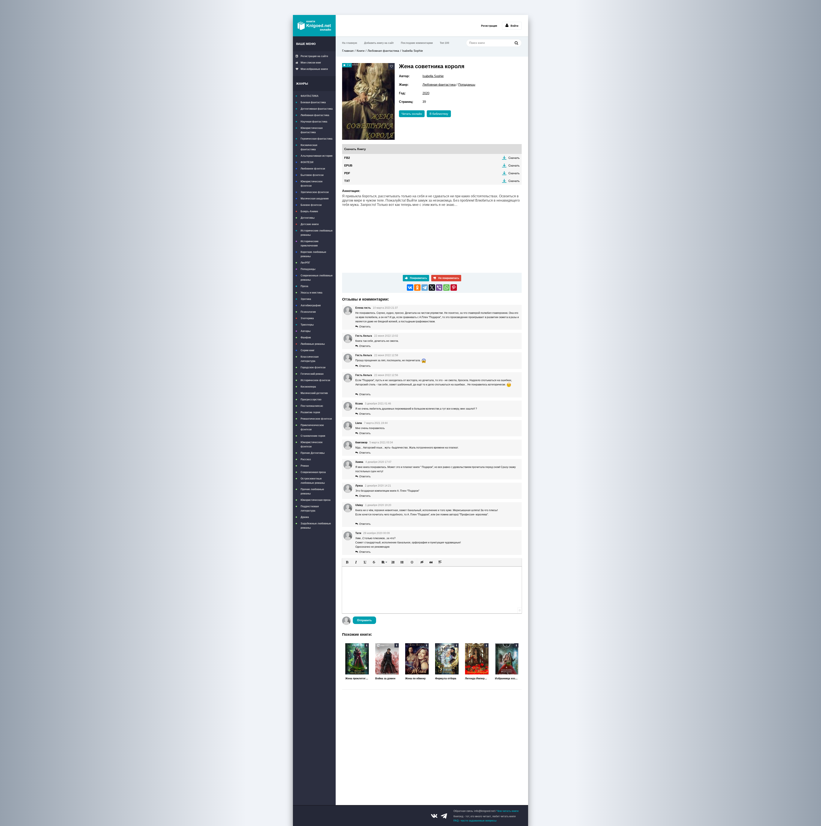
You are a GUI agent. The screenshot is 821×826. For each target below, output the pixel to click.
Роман (305, 465)
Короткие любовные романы (313, 254)
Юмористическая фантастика (312, 130)
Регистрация (489, 25)
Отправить (364, 620)
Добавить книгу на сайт (379, 42)
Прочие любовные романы (312, 491)
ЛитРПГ (305, 262)
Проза (304, 286)
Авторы (305, 331)
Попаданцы (308, 269)
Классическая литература (310, 359)
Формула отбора (445, 678)
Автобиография (311, 305)
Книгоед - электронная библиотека (314, 25)
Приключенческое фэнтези (312, 427)
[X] (432, 287)
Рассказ (306, 459)
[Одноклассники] (417, 287)
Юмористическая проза (316, 500)
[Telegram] (424, 287)
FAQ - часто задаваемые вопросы (474, 820)
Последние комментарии (417, 42)
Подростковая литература (310, 508)
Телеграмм (444, 816)
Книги (361, 50)
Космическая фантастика (309, 147)
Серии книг (308, 350)
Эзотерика (307, 318)
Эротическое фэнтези (315, 192)
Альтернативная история (316, 155)
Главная (348, 50)
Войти (514, 25)
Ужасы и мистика (311, 292)
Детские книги (310, 224)
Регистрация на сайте (314, 56)
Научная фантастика (314, 121)
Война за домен (385, 678)
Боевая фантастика (313, 102)
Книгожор (361, 442)
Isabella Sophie (412, 50)
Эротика (306, 299)
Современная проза (313, 472)
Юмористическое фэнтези (312, 183)
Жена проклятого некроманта (357, 678)
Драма (305, 517)
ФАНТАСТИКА (310, 95)
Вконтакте (434, 816)
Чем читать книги (507, 811)
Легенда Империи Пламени (477, 678)
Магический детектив (314, 393)
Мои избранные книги (314, 69)
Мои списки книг (311, 62)
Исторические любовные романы (317, 232)
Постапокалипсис (312, 405)
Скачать (514, 157)
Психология (308, 311)
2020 (425, 93)
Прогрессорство (311, 399)
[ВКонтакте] (410, 287)
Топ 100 (444, 42)
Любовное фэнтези (313, 168)
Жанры (302, 83)
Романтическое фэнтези (316, 418)
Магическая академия (315, 198)
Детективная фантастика (317, 108)
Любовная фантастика (315, 115)
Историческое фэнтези (315, 380)
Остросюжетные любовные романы (313, 480)
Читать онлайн (412, 113)
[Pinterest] (453, 287)
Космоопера (308, 386)
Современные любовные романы (317, 277)
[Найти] (516, 43)
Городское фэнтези (313, 367)
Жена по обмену (415, 678)
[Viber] (439, 287)
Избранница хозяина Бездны (506, 678)
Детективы (308, 217)
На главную (349, 42)
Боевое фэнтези (311, 205)
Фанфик (306, 337)
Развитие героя (310, 412)
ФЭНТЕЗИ (307, 162)
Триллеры (307, 324)
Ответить (365, 326)
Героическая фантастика (316, 138)
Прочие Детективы (313, 452)
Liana (358, 423)
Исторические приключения (310, 243)
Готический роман (312, 373)
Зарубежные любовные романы (316, 525)
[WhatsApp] (446, 287)
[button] (347, 562)
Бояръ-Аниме (309, 211)
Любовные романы (313, 343)
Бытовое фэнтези (312, 175)
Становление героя (313, 435)
